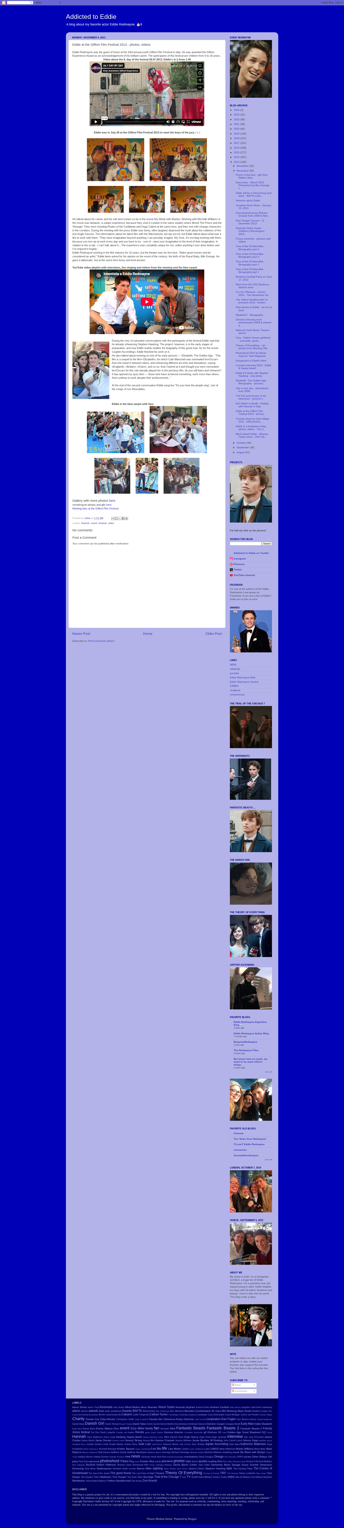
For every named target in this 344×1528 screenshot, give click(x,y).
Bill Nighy (216, 1411)
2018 (237, 138)
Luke (206, 1449)
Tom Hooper (119, 1477)
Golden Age (234, 1432)
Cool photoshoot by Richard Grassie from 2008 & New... (253, 214)
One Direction (230, 1457)
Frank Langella (107, 1432)
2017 (237, 143)
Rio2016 (90, 1464)
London (185, 1449)
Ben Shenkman (162, 1411)
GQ (264, 1432)
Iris (246, 1437)
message (166, 1452)
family (149, 1428)
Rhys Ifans (227, 1461)
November (243, 170)
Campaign (202, 1414)
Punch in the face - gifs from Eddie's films (252, 176)
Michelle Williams (213, 1452)
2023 (237, 114)
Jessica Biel (148, 1440)
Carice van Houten (250, 1414)
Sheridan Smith (120, 1468)
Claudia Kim (156, 1419)
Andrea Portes (203, 1407)
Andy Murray (235, 1407)
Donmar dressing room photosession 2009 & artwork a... (253, 322)
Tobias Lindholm (247, 1473)
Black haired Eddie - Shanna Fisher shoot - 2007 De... (252, 435)
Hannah (79, 1436)
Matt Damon (104, 1452)
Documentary (180, 1424)
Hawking (121, 1437)
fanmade (165, 1428)
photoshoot (109, 1461)
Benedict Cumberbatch (198, 1411)
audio (107, 1411)
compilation (213, 1419)
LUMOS (214, 1448)
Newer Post (81, 634)
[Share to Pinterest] (126, 518)
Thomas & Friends (211, 1473)
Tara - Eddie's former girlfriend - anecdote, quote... (253, 339)
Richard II (250, 1461)
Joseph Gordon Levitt (97, 1444)
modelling (227, 1452)
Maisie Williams (245, 1448)
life (164, 1448)
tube (184, 1477)
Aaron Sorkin (79, 1407)
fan (156, 1428)
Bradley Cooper (260, 1411)
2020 (237, 128)
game (147, 1432)
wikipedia (235, 669)
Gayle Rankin (157, 1432)
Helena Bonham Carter (153, 1437)
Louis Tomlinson (197, 1449)
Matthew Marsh (154, 1452)
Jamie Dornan (103, 1440)
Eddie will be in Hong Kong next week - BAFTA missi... (254, 194)
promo (179, 1461)
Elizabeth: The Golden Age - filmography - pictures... (252, 382)
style (229, 1468)
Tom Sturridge (145, 1477)
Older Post (214, 634)
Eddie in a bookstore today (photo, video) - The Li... (251, 428)
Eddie (257, 1424)
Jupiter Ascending (216, 1444)
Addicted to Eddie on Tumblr (251, 553)
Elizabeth (267, 1424)
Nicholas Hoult (149, 1457)
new (127, 1456)
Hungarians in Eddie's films (251, 360)
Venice (208, 1477)
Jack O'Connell (256, 1437)
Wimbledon (78, 1480)
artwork (93, 1410)
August (241, 452)
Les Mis (156, 1448)
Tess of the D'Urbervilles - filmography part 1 (250, 270)
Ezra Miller (137, 1428)
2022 (237, 119)
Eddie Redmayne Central (244, 682)
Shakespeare (104, 1468)
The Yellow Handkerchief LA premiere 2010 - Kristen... (251, 301)
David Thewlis (126, 1424)
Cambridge (173, 1415)
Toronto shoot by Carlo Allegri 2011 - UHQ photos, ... (252, 420)
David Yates (139, 1424)
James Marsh (88, 1440)
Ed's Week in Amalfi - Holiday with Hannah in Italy (252, 405)
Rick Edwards (78, 1465)
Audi (101, 1411)
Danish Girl (94, 1423)
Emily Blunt (77, 1429)
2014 (237, 157)
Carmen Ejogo (265, 1415)
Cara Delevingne (216, 1414)
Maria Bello (260, 1449)
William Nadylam (263, 1477)
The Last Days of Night (143, 1473)
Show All (268, 1072)
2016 (237, 148)
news (135, 1456)
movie (236, 1452)
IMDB (233, 664)
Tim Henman (232, 1473)
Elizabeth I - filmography (249, 315)
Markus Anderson (90, 1452)
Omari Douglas (206, 1457)
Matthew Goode (118, 1452)
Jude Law (144, 1444)
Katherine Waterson (253, 1444)
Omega (218, 1456)
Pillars (124, 1461)
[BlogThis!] (116, 518)
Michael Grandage (180, 1452)
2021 (237, 124)
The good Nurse (120, 1473)
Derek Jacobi (153, 1424)
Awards (85, 523)
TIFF (223, 1473)
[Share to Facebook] (123, 518)
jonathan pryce (265, 1440)
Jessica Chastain (165, 1440)
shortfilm (132, 1469)
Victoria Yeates (219, 1477)
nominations (191, 1456)
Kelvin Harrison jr (90, 1449)
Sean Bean (90, 1468)
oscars (247, 1456)
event (94, 523)
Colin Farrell (200, 1419)
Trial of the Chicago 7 (168, 1476)
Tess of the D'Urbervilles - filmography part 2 (250, 263)
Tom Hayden (87, 1477)
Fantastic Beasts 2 (223, 1428)
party (75, 1461)
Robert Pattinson (106, 1464)
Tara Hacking (239, 1468)
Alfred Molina (132, 1407)
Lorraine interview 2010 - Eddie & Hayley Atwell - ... (253, 367)
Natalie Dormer (101, 1457)
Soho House (182, 1469)
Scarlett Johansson (261, 1464)
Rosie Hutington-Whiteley (161, 1465)
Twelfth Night (197, 1477)
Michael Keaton (197, 1452)
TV (188, 1476)
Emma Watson (104, 1428)
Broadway (93, 1415)
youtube (234, 673)
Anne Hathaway (264, 1407)
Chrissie (239, 1133)
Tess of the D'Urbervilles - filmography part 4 (250, 248)
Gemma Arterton (173, 1432)
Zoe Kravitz (150, 1480)
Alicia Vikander (149, 1407)
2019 (237, 133)
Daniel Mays (78, 1424)
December (243, 166)
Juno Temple (198, 1444)
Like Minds (174, 1448)
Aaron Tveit (93, 1407)
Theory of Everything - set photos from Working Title (251, 347)
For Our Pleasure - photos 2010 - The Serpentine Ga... (253, 293)
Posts (237, 1385)
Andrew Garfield (219, 1407)
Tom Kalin (132, 1477)
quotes (203, 1461)
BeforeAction (149, 1411)
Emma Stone (89, 1428)
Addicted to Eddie (91, 16)
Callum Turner (159, 1414)
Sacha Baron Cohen (185, 1464)
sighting (158, 1468)
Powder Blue (147, 1461)
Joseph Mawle (116, 1444)
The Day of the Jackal (99, 1473)
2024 (237, 110)
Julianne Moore (170, 1444)
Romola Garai (124, 1465)
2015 (237, 152)
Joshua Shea (130, 1444)
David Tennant (112, 1424)
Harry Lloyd (109, 1437)
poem (137, 1461)
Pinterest (239, 564)
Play (131, 1461)
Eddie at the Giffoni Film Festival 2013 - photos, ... (251, 412)
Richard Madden (264, 1461)
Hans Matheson (95, 1437)
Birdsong (232, 1411)
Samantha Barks (220, 1464)
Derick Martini (167, 1424)
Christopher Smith (125, 1419)
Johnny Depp (250, 1440)
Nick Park (161, 1457)
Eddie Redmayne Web (242, 677)
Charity (78, 1418)
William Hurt (249, 1477)
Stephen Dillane (196, 1468)
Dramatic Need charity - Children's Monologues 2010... (250, 231)
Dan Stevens (243, 1419)
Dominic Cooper (216, 1424)
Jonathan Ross (79, 1444)
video (111, 523)
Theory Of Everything (183, 1472)
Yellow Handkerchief (119, 1480)
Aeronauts (106, 1407)
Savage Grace (240, 1464)
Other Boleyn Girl (262, 1456)
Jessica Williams (183, 1440)
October (242, 442)
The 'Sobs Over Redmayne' (250, 1139)
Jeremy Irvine (118, 1440)
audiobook (116, 1411)
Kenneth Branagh (107, 1449)
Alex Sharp (118, 1407)
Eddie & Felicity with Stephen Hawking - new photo (252, 374)
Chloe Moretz (107, 1419)
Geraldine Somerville (193, 1432)
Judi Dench (157, 1444)
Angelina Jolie (248, 1407)
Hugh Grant (205, 1437)
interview (235, 1436)
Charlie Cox (92, 1419)
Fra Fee (95, 1432)
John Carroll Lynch (232, 1440)
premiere (167, 1461)
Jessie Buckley (200, 1440)
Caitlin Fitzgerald (141, 1414)
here (112, 500)
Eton (116, 1428)
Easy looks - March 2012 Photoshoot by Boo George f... (252, 185)
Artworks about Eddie (248, 200)
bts (119, 1414)
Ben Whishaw (177, 1411)
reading (212, 1461)
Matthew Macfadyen (137, 1452)
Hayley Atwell (134, 1437)
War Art (238, 1477)
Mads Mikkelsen (227, 1449)
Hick (166, 1437)
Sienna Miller (144, 1468)
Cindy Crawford (141, 1419)
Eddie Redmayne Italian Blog (251, 1033)
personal (94, 1461)
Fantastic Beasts (190, 1428)
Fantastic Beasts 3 (251, 1428)
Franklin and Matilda (125, 1432)
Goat (224, 1432)
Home (147, 634)
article (76, 1410)
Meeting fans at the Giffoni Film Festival (95, 508)
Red (219, 1461)
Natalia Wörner (85, 1457)
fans (172, 1428)
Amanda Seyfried (185, 1407)
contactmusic (237, 694)
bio (224, 1410)
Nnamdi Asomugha (175, 1457)
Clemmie (189, 1419)
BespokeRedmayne (245, 1042)
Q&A (188, 1461)
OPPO (240, 1457)
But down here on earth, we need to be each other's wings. (250, 1062)
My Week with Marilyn (252, 1452)
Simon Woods (170, 1469)
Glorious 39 (214, 1432)
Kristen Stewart (125, 1448)
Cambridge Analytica (187, 1415)
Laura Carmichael (143, 1449)
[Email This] (113, 518)
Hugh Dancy (191, 1437)
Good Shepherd (251, 1432)
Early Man (247, 1423)
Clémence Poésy (173, 1419)
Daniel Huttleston (264, 1419)
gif (205, 1432)
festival (103, 523)
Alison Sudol (166, 1407)
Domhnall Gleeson (197, 1424)
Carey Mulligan (232, 1414)
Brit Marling (84, 1415)
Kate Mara (234, 1444)
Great (269, 1432)
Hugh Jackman (219, 1437)
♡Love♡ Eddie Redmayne (249, 1144)
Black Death (244, 1411)
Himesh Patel (176, 1437)
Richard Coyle (239, 1461)
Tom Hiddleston (102, 1477)
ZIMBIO (234, 686)
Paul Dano (84, 1461)
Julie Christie (185, 1444)
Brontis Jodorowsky (108, 1414)
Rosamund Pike (141, 1465)
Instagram (240, 558)
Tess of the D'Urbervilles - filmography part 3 (250, 255)
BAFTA (137, 1410)
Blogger (192, 1519)
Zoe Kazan (137, 1481)
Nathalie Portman (116, 1457)
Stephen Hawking (215, 1468)
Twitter (238, 569)
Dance (253, 1419)
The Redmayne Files (246, 1050)
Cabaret (126, 1414)
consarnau (240, 1150)
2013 (237, 162)
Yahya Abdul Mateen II (96, 1481)
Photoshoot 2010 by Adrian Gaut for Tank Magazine (251, 354)
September (243, 447)
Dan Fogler (228, 1419)
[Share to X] (119, 518)
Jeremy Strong (133, 1440)
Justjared (235, 690)
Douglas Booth (233, 1424)
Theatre (159, 1473)
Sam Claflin (204, 1465)
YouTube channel (244, 575)
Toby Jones (261, 1473)
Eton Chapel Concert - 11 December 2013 (250, 222)
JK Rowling (216, 1440)
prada (158, 1461)
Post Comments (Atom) (101, 641)
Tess (249, 1468)
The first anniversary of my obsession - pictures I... (251, 397)
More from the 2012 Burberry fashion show (252, 286)
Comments (240, 1391)
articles (84, 1411)
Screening (78, 1468)
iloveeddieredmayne (246, 1155)
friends (139, 1432)
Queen (195, 1461)
